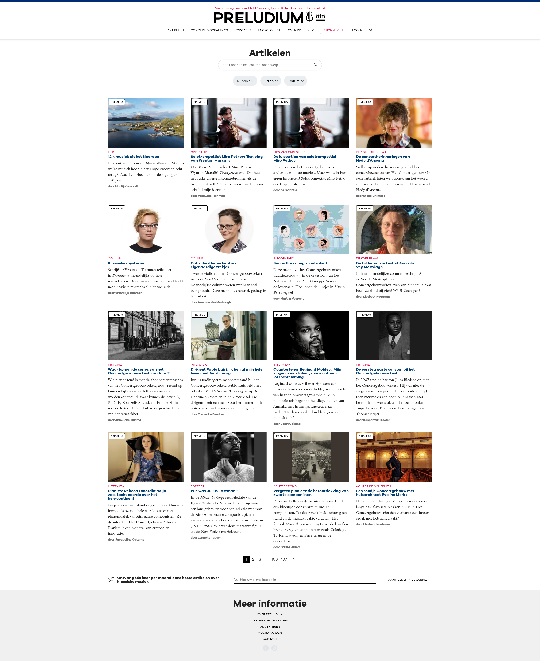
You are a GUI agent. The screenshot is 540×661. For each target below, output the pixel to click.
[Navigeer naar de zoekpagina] (371, 30)
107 (284, 559)
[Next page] (293, 559)
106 (275, 559)
